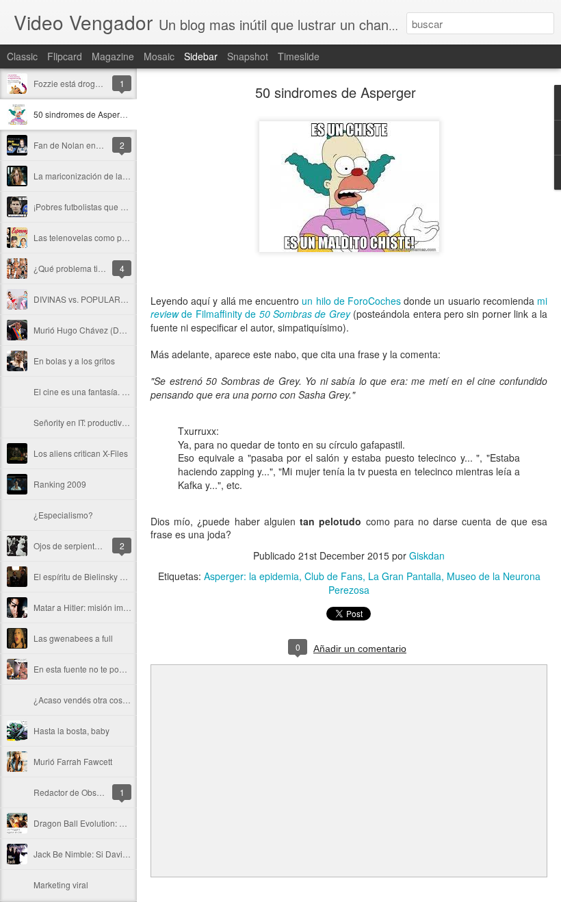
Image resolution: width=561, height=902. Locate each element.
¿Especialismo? (63, 515)
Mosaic (159, 56)
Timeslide (298, 56)
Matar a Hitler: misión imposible (92, 607)
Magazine (113, 56)
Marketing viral (61, 884)
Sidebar (201, 56)
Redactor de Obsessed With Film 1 (98, 792)
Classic (22, 56)
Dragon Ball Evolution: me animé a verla (108, 823)
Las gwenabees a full (73, 638)
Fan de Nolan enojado (75, 145)
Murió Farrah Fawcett (73, 761)
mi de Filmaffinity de (349, 307)
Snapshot (247, 56)
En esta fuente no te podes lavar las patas (111, 669)
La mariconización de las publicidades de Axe (119, 175)
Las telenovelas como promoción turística (110, 237)
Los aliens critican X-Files (81, 453)
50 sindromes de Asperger (83, 114)
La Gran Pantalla (404, 576)
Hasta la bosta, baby (71, 730)
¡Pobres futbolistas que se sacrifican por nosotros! (126, 206)
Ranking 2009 (60, 484)
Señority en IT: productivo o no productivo (110, 422)
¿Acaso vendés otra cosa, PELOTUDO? (107, 699)
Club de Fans (333, 576)
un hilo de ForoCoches (351, 301)
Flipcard (64, 56)
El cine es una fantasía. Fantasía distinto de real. (123, 391)
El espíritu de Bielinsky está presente (102, 576)
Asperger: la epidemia (251, 576)
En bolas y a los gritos (74, 360)
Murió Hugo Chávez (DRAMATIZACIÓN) (108, 330)
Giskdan (427, 555)
